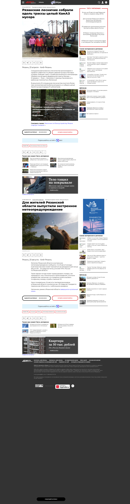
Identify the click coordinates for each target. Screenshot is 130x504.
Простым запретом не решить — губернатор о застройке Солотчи (39, 159)
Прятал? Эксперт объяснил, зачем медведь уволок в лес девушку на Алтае (96, 268)
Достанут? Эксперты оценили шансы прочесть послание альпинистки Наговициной (97, 58)
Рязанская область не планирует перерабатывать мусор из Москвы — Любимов (39, 165)
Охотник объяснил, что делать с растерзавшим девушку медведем (96, 283)
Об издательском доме (71, 360)
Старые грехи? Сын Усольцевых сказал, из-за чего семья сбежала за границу (97, 245)
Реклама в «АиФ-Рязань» (56, 360)
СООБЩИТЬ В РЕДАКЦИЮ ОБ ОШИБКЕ (80, 362)
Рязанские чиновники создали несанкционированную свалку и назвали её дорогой (53, 109)
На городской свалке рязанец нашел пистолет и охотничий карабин (66, 165)
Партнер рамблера (49, 385)
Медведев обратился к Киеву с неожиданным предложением (95, 108)
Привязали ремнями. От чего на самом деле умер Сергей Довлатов (96, 301)
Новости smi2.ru (28, 194)
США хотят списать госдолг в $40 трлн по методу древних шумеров (96, 97)
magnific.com (26, 250)
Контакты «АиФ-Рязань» (40, 360)
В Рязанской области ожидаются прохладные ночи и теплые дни (39, 325)
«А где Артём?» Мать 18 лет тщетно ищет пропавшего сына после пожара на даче (96, 82)
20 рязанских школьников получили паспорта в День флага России (94, 27)
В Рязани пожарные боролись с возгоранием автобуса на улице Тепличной (93, 34)
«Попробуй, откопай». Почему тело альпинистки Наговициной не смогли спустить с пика (97, 76)
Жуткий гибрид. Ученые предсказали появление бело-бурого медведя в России (97, 64)
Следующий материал (51, 499)
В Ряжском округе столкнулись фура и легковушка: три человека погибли (93, 41)
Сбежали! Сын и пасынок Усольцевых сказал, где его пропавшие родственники (97, 70)
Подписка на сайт (64, 362)
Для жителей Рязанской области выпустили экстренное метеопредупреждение (93, 20)
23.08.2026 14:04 (26, 199)
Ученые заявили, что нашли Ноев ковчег (96, 102)
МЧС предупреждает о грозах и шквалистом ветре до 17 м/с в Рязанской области (38, 331)
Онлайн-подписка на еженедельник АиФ (45, 362)
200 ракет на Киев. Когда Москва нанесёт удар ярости (96, 278)
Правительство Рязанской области (32, 58)
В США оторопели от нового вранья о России (97, 289)
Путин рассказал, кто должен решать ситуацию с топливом (97, 91)
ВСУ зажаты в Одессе (92, 113)
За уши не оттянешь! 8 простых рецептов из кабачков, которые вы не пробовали (97, 53)
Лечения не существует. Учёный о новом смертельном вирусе (96, 262)
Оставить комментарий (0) (65, 132)
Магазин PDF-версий (94, 360)
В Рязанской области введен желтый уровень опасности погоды (66, 326)
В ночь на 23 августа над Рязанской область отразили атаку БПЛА (93, 13)
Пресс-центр (83, 360)
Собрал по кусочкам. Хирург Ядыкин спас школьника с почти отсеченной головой (97, 239)
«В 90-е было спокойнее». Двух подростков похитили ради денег (96, 250)
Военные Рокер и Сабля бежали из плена (96, 295)
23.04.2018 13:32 (26, 7)
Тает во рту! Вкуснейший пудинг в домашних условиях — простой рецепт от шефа (96, 257)
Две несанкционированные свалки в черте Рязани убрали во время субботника (67, 160)
